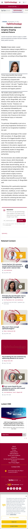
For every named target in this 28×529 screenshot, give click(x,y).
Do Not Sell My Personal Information (14, 459)
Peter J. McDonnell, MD (9, 331)
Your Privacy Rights (14, 462)
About (14, 446)
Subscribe (20, 220)
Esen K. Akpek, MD (17, 392)
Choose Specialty (12, 6)
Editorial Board (14, 453)
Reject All (14, 522)
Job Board (14, 461)
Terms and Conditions (14, 455)
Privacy (14, 450)
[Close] (26, 496)
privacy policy (8, 225)
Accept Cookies (14, 526)
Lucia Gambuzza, (8, 392)
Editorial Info (14, 452)
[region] (14, 511)
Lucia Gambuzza (8, 270)
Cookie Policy (13, 514)
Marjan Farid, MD (8, 360)
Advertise (14, 448)
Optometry (4, 233)
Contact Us (14, 457)
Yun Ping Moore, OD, (9, 300)
